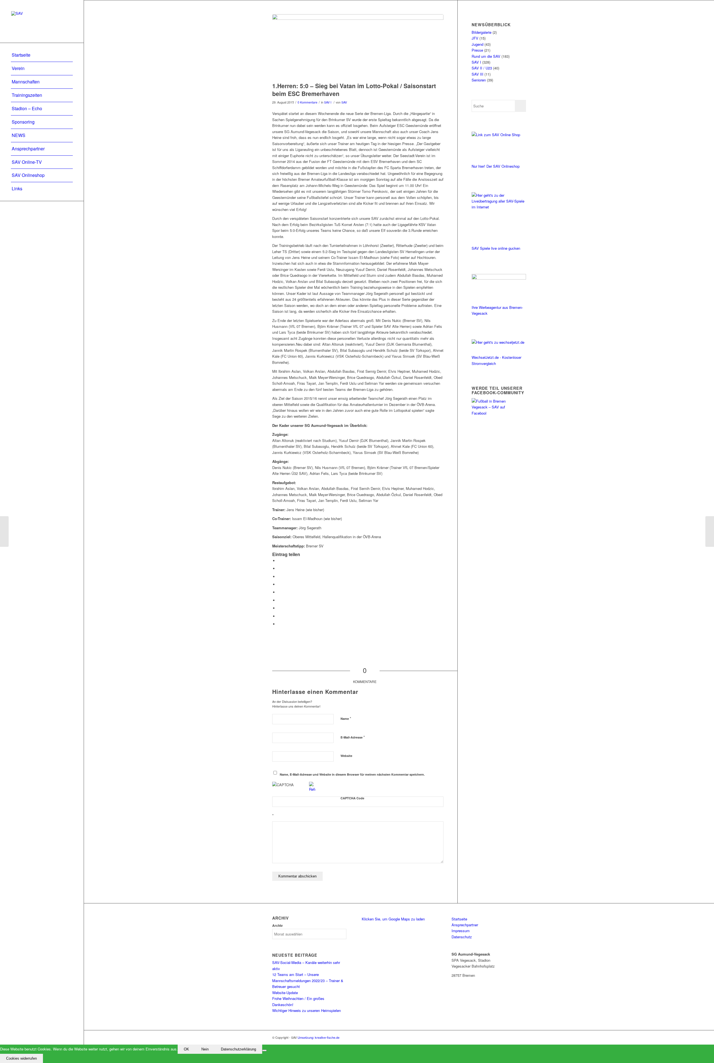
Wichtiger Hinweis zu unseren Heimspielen (306, 1010)
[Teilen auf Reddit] (279, 616)
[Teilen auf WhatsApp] (279, 576)
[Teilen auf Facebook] (279, 560)
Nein (205, 1049)
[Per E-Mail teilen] (279, 624)
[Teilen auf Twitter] (279, 568)
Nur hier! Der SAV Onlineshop (496, 166)
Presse (477, 50)
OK (186, 1049)
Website (346, 756)
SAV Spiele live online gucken (496, 248)
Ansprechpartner (465, 924)
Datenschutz (462, 936)
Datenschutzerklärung (238, 1049)
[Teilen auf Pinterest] (279, 584)
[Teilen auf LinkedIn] (279, 592)
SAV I (327, 102)
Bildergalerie (481, 32)
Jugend (477, 44)
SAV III (477, 74)
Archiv (277, 925)
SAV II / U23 (482, 68)
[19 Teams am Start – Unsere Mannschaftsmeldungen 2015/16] (709, 531)
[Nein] (264, 1050)
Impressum (461, 930)
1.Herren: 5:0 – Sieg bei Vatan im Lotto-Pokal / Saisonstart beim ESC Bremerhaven (354, 89)
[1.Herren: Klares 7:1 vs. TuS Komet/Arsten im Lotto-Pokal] (4, 531)
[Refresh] (312, 789)
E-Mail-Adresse (353, 737)
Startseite (459, 919)
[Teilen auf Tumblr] (279, 600)
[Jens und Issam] (357, 46)
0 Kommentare (307, 102)
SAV (344, 102)
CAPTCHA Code (352, 798)
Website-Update (285, 992)
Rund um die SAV (486, 56)
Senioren (479, 80)
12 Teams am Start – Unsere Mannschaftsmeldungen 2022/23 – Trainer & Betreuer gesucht (307, 980)
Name (346, 718)
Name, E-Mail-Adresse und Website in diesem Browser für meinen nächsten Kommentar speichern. (352, 774)
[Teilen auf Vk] (279, 608)
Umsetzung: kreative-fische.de (318, 1037)
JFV (475, 38)
